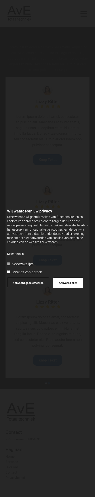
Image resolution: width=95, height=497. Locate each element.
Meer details (15, 254)
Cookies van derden (27, 272)
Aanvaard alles (68, 283)
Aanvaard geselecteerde (28, 283)
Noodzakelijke (23, 264)
